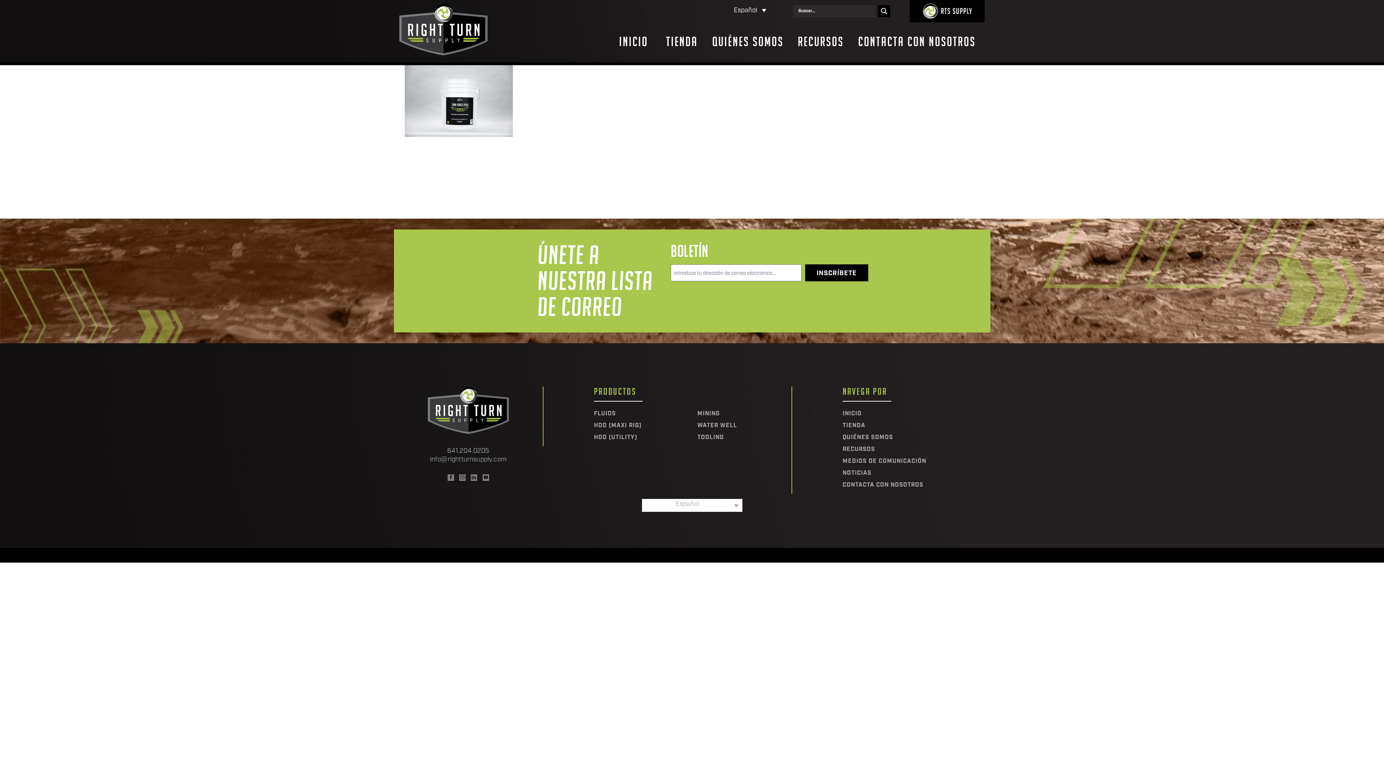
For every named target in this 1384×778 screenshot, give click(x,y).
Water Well (717, 426)
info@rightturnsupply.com (468, 460)
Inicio (633, 42)
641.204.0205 (468, 451)
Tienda (682, 42)
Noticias (857, 473)
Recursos (821, 42)
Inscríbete (837, 273)
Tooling (710, 438)
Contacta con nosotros (917, 42)
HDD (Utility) (615, 438)
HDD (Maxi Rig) (618, 426)
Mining (708, 414)
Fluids (605, 414)
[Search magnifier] (884, 11)
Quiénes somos (748, 42)
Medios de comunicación (884, 461)
